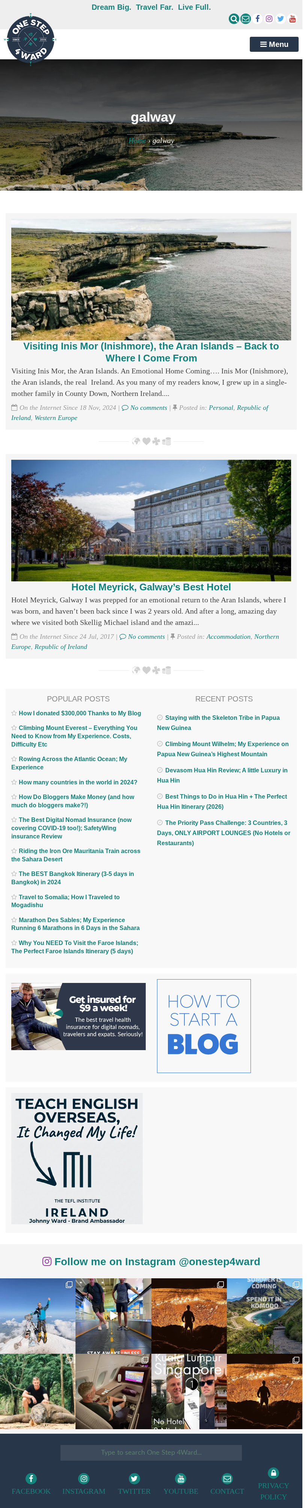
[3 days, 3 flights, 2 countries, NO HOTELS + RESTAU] (113, 1391)
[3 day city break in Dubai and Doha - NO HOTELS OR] (189, 1391)
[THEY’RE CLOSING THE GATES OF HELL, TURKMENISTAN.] (264, 1391)
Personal (221, 407)
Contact (227, 1491)
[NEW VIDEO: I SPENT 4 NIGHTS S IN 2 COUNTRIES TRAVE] (113, 1316)
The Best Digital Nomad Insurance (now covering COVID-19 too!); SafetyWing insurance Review (71, 828)
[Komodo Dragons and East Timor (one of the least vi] (37, 1391)
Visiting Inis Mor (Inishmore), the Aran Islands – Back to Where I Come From (151, 351)
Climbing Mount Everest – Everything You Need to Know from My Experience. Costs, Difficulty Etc (74, 736)
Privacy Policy (273, 1491)
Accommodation (229, 636)
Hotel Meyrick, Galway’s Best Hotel (151, 587)
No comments (147, 407)
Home (137, 140)
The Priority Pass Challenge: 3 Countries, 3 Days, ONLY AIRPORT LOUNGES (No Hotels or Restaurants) (223, 833)
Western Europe (56, 417)
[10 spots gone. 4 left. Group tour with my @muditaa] (264, 1316)
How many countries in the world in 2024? (78, 782)
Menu (277, 44)
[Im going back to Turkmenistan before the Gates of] (189, 1316)
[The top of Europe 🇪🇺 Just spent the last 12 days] (37, 1316)
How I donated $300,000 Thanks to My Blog (80, 713)
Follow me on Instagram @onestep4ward (155, 1261)
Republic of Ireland (61, 646)
